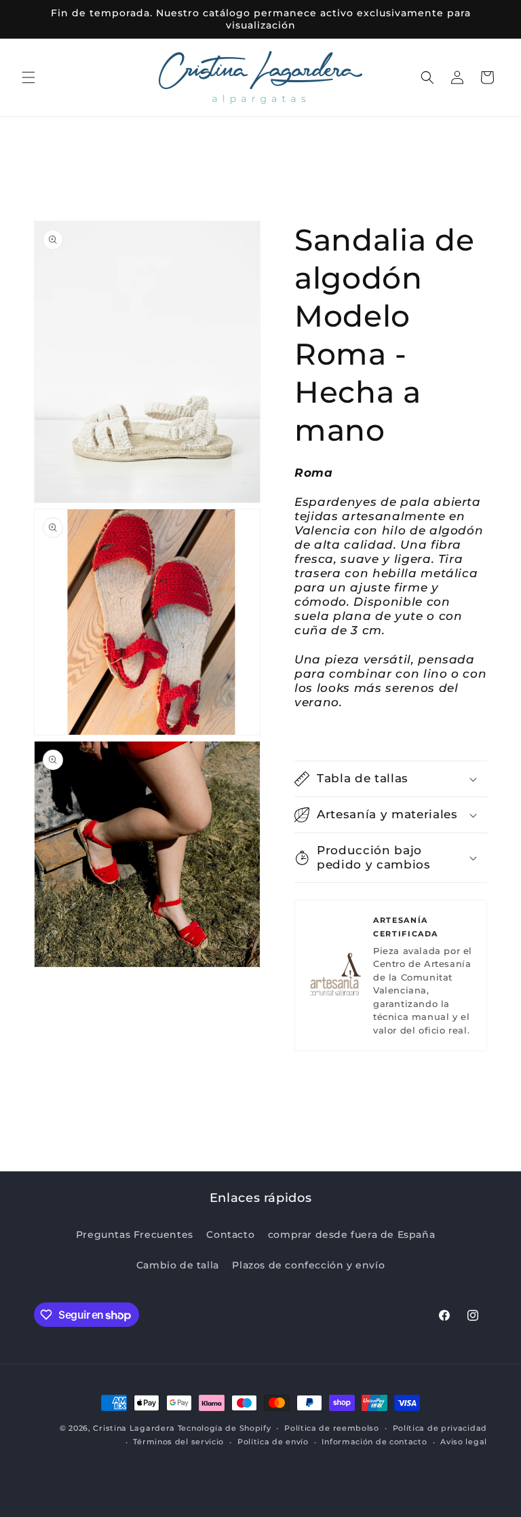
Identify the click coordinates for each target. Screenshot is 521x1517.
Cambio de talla (177, 1265)
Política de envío (273, 1441)
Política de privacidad (440, 1428)
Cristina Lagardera (134, 1428)
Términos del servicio (178, 1441)
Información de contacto (374, 1441)
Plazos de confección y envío (308, 1265)
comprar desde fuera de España (351, 1234)
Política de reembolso (331, 1428)
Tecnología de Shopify (224, 1428)
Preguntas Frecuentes (134, 1234)
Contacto (230, 1234)
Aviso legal (463, 1441)
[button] (28, 77)
